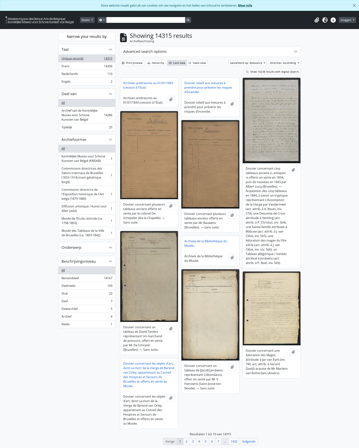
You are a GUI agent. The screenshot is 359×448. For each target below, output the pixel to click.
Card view (178, 63)
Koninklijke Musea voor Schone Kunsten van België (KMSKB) (86, 158)
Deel (86, 302)
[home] (41, 20)
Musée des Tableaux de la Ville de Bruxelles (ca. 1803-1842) (86, 233)
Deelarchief (86, 310)
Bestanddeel (86, 279)
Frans (86, 67)
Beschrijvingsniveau (79, 261)
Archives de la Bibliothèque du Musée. (205, 243)
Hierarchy (157, 63)
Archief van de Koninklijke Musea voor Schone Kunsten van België (86, 115)
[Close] (354, 5)
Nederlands (86, 75)
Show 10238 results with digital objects (274, 71)
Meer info (245, 5)
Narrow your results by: (87, 36)
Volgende (248, 441)
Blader (86, 20)
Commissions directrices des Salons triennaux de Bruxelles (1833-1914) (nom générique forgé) (86, 175)
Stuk (86, 294)
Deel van (69, 93)
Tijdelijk (86, 128)
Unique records (86, 59)
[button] (317, 20)
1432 (234, 441)
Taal (65, 49)
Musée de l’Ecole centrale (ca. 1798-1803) (86, 220)
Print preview (133, 63)
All (63, 103)
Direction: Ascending (283, 63)
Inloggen (346, 20)
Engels (86, 82)
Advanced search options (145, 51)
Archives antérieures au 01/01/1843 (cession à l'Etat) (148, 85)
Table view (199, 63)
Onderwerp (71, 247)
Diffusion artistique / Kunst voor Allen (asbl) (86, 208)
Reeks (86, 325)
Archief (86, 317)
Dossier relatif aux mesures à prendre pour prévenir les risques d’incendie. (208, 87)
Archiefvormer (74, 139)
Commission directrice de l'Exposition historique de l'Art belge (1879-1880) (86, 194)
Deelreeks (86, 287)
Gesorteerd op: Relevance (246, 63)
